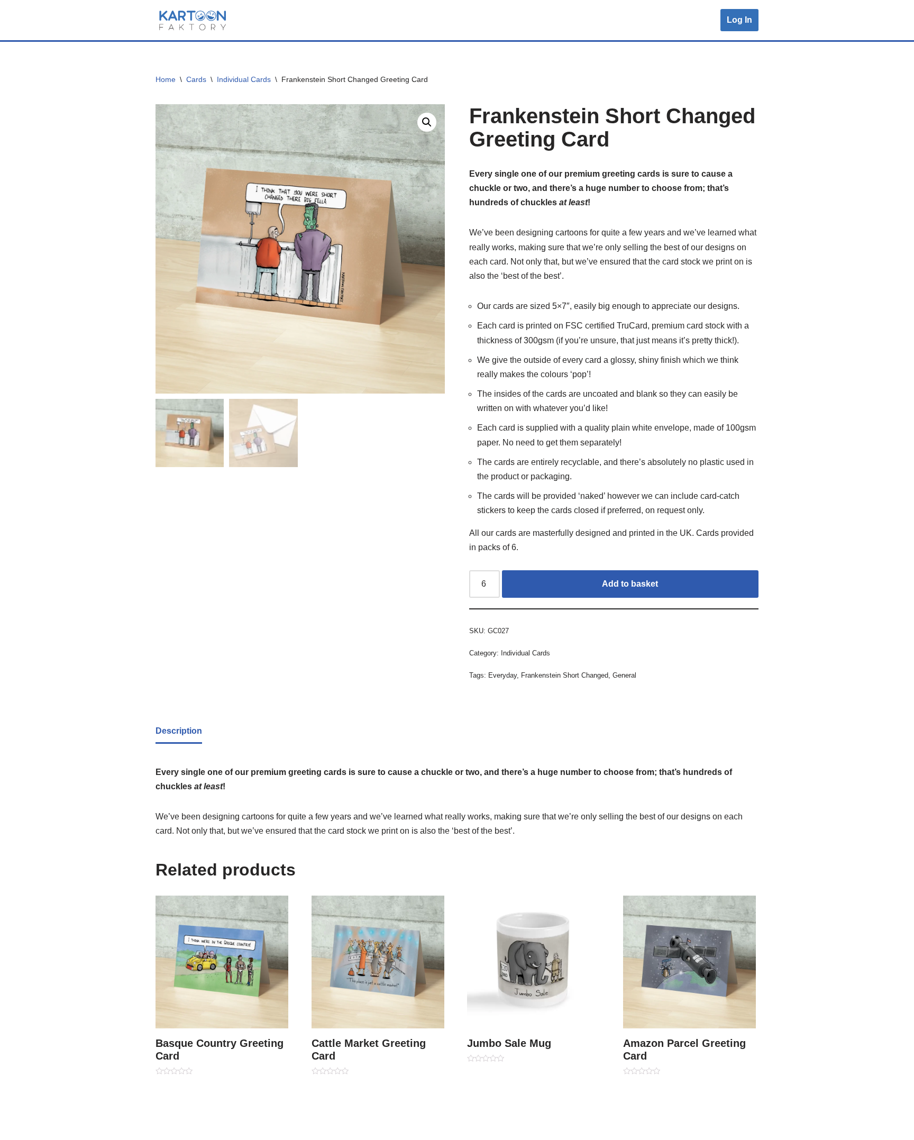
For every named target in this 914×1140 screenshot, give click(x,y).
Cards (196, 79)
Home (166, 79)
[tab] (179, 731)
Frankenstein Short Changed (564, 675)
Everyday (502, 675)
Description (179, 730)
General (624, 675)
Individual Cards (244, 79)
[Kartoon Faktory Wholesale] (193, 20)
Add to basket (630, 583)
